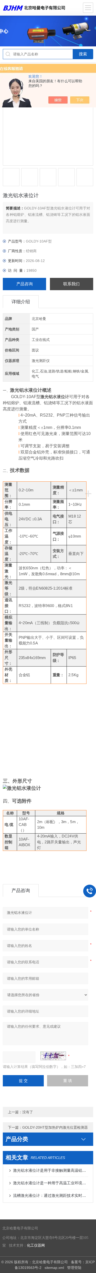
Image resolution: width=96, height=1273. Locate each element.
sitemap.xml (54, 1268)
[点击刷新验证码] (53, 1056)
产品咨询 (24, 284)
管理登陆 (74, 1268)
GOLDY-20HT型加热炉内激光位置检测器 (55, 1127)
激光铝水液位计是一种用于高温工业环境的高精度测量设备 (50, 1183)
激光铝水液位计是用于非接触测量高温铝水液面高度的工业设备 (50, 1170)
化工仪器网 (36, 1245)
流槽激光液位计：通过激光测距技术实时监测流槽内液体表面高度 (50, 1195)
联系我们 (71, 284)
